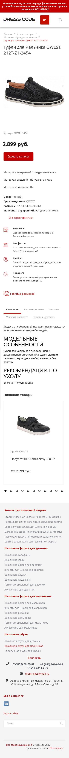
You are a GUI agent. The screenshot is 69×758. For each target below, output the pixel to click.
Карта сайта (11, 713)
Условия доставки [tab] (44, 317)
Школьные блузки (15, 574)
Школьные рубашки (16, 612)
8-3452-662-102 (40, 9)
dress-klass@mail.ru (37, 673)
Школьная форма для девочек (26, 548)
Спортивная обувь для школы (22, 651)
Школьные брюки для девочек (23, 564)
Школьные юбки (14, 560)
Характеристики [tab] (34, 309)
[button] (5, 491)
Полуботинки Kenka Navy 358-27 (33, 459)
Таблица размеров (22, 293)
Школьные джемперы (17, 617)
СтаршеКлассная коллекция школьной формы (32, 517)
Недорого (18, 272)
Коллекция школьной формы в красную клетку (32, 536)
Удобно (17, 258)
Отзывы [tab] (54, 309)
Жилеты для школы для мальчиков (25, 608)
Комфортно (19, 243)
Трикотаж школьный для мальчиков (26, 622)
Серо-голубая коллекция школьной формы (30, 526)
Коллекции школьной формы (25, 510)
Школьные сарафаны (17, 555)
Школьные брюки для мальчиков (24, 603)
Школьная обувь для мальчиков (23, 646)
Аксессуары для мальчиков (20, 627)
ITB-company (56, 748)
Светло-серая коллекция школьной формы (30, 541)
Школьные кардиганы (17, 579)
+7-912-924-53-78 (37, 667)
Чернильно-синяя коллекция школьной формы (33, 521)
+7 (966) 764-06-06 (51, 664)
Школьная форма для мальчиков (27, 596)
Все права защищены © (19, 744)
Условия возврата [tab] (17, 317)
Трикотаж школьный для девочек (24, 584)
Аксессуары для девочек (19, 589)
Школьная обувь (16, 634)
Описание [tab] (12, 309)
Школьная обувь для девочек (22, 641)
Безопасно (19, 228)
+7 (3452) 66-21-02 (23, 664)
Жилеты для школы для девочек (24, 569)
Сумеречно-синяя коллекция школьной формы (33, 531)
